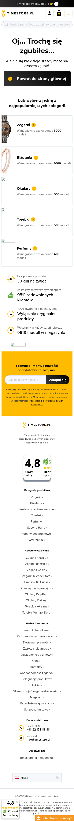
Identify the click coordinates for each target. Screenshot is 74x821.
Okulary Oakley (36, 600)
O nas (36, 661)
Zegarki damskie (36, 564)
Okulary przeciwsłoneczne (36, 509)
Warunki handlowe (36, 630)
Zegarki (36, 497)
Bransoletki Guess (36, 582)
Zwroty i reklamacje (36, 648)
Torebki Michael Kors (36, 612)
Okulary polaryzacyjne (36, 588)
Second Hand (36, 527)
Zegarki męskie (36, 557)
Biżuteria (36, 503)
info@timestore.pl (38, 739)
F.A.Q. (36, 685)
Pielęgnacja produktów (36, 679)
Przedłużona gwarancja (36, 703)
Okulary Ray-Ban (36, 594)
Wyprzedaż (36, 540)
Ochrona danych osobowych (36, 636)
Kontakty (36, 667)
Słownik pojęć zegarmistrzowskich (36, 691)
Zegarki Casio (36, 570)
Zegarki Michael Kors (36, 576)
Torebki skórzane (36, 606)
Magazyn (36, 697)
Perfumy (36, 521)
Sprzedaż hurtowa (36, 709)
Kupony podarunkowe (36, 533)
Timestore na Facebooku (36, 757)
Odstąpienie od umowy (36, 654)
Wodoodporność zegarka (36, 673)
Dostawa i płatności (36, 642)
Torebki (36, 515)
